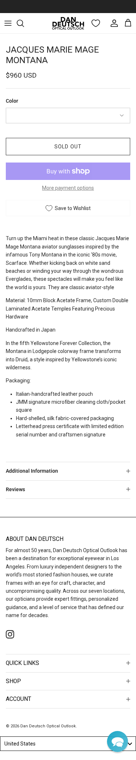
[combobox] (68, 743)
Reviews (15, 489)
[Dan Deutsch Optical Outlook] (68, 23)
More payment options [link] (68, 188)
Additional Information (32, 471)
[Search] (24, 23)
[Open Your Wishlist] (95, 23)
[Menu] (8, 23)
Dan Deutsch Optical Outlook (48, 726)
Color (12, 101)
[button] (117, 741)
